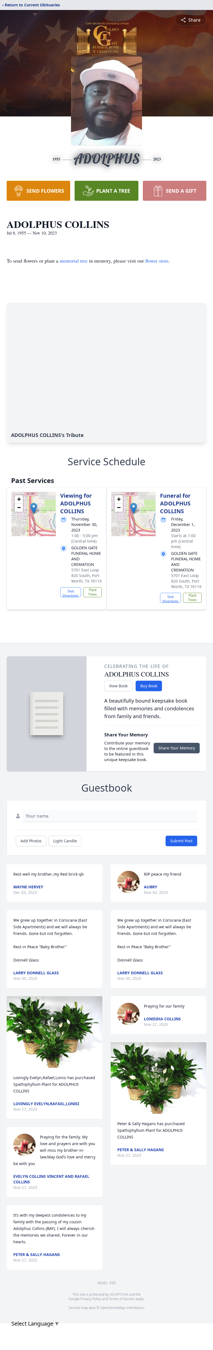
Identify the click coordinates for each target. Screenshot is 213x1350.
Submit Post (181, 840)
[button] (33, 508)
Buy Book (148, 685)
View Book (118, 685)
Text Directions (70, 593)
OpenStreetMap (112, 1307)
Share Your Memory (176, 748)
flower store (157, 260)
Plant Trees (92, 592)
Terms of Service (122, 1298)
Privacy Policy (90, 1298)
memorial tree (74, 260)
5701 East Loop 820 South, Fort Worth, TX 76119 (86, 575)
